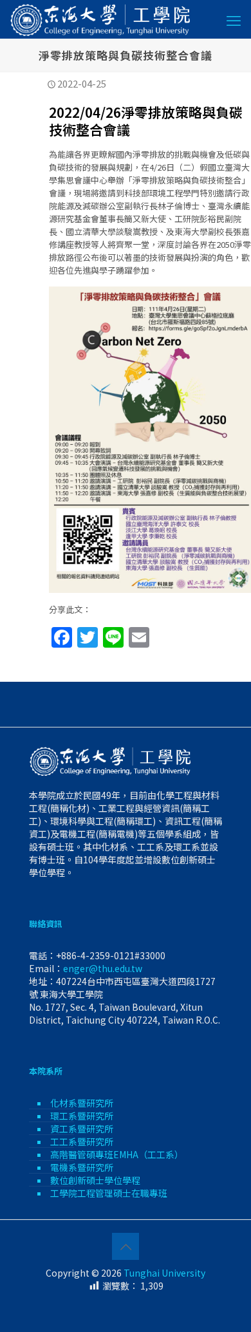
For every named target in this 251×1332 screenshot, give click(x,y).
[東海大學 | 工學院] (101, 19)
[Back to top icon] (125, 1246)
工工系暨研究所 (81, 1141)
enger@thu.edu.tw (102, 968)
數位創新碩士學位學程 (95, 1180)
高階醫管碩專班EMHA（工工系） (116, 1154)
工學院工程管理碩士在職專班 (108, 1193)
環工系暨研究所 (81, 1115)
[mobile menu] (234, 19)
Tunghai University (164, 1272)
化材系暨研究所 (81, 1102)
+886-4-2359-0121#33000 (110, 955)
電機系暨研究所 (81, 1167)
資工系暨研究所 (81, 1128)
